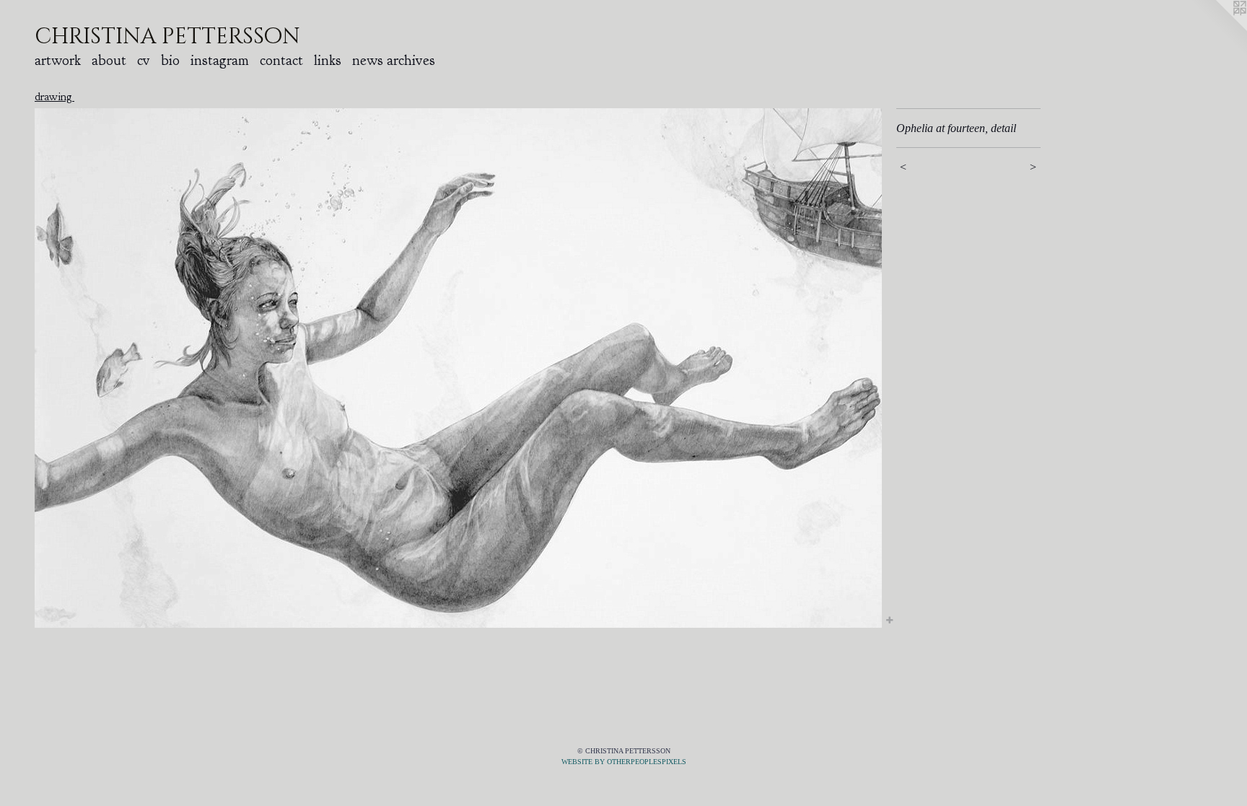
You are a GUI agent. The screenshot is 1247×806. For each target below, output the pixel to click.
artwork (58, 60)
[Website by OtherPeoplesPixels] (1218, 29)
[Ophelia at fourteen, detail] (458, 368)
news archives (393, 60)
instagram (220, 60)
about (109, 60)
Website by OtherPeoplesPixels (623, 762)
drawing (54, 96)
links (327, 60)
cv (143, 60)
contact (281, 60)
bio (170, 60)
